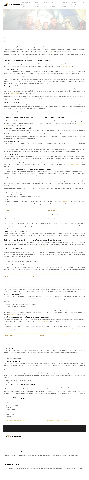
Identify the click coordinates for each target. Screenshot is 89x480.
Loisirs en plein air (46, 4)
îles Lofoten (51, 51)
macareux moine (66, 201)
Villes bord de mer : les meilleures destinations (58, 420)
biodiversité (82, 132)
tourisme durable (12, 314)
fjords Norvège (15, 93)
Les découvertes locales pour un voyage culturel (17, 420)
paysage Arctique (66, 66)
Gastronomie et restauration (64, 4)
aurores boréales (74, 164)
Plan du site (45, 479)
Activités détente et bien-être (36, 4)
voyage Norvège (24, 57)
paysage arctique (22, 387)
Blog (82, 2)
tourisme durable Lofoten (26, 298)
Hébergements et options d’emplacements (25, 4)
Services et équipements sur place (53, 4)
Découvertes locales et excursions (74, 4)
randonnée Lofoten (44, 321)
